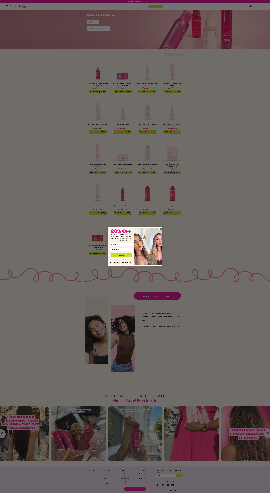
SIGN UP (121, 255)
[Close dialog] (160, 229)
